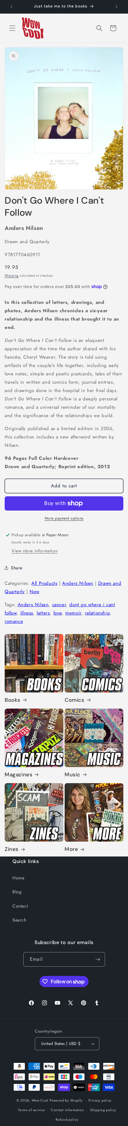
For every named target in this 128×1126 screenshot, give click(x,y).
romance (14, 621)
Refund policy (67, 1119)
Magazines (18, 774)
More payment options (64, 518)
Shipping (12, 275)
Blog (16, 892)
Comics (75, 700)
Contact (20, 906)
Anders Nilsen (77, 583)
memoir (73, 613)
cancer (59, 604)
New (34, 591)
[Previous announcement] (11, 7)
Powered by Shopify (66, 1100)
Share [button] (16, 568)
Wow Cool (40, 1100)
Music (72, 774)
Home (18, 878)
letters (43, 613)
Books (13, 700)
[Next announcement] (116, 7)
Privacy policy (100, 1100)
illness (26, 613)
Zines (12, 849)
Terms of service (31, 1109)
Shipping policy (103, 1109)
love (57, 613)
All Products (44, 583)
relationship (97, 613)
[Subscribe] (98, 959)
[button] (12, 28)
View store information (34, 551)
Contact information (67, 1109)
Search (19, 920)
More (71, 849)
